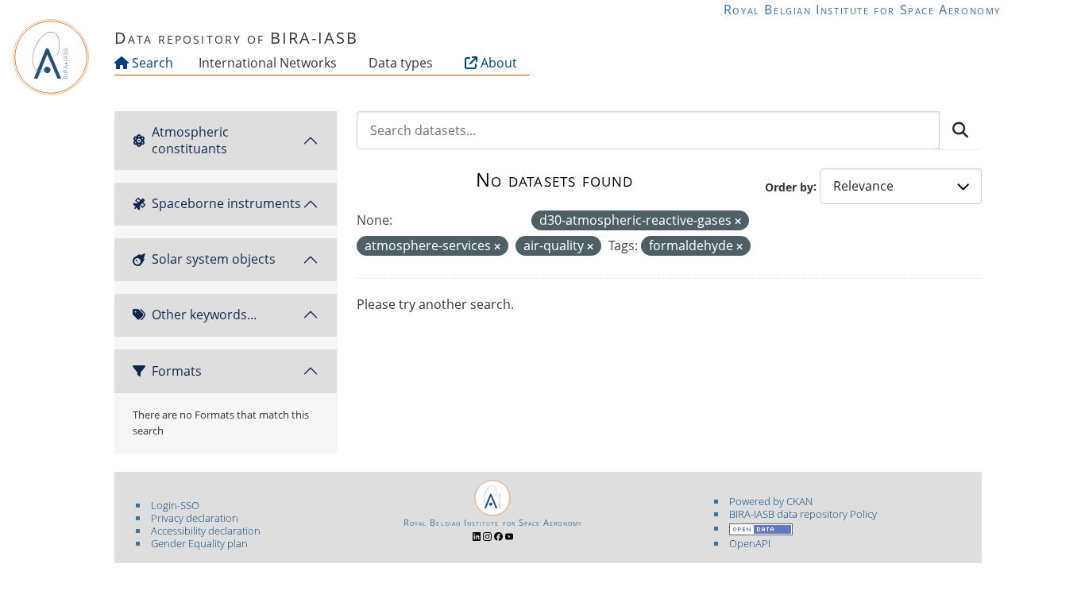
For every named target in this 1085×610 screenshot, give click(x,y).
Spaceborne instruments (226, 203)
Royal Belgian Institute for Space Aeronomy (862, 9)
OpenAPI (749, 543)
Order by (789, 186)
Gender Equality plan (199, 543)
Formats (177, 371)
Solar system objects (214, 259)
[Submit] (960, 130)
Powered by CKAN (771, 501)
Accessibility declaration (206, 530)
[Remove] (738, 221)
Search (151, 62)
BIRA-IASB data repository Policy (803, 514)
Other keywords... (204, 314)
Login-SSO (175, 505)
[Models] (340, 62)
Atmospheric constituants (190, 140)
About (497, 62)
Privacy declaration (194, 518)
